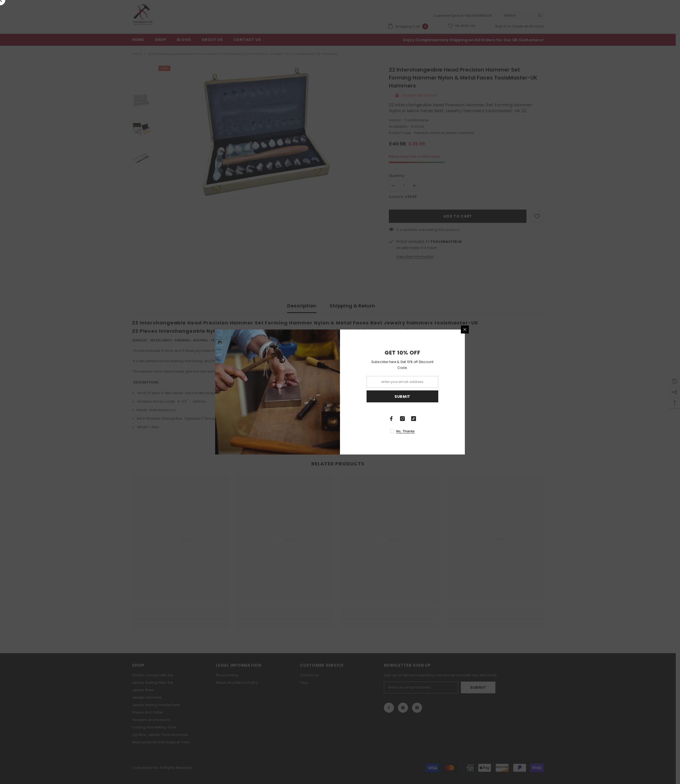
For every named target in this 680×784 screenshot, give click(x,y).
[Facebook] (391, 418)
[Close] (465, 329)
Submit (402, 396)
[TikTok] (413, 418)
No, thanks (405, 431)
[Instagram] (402, 418)
